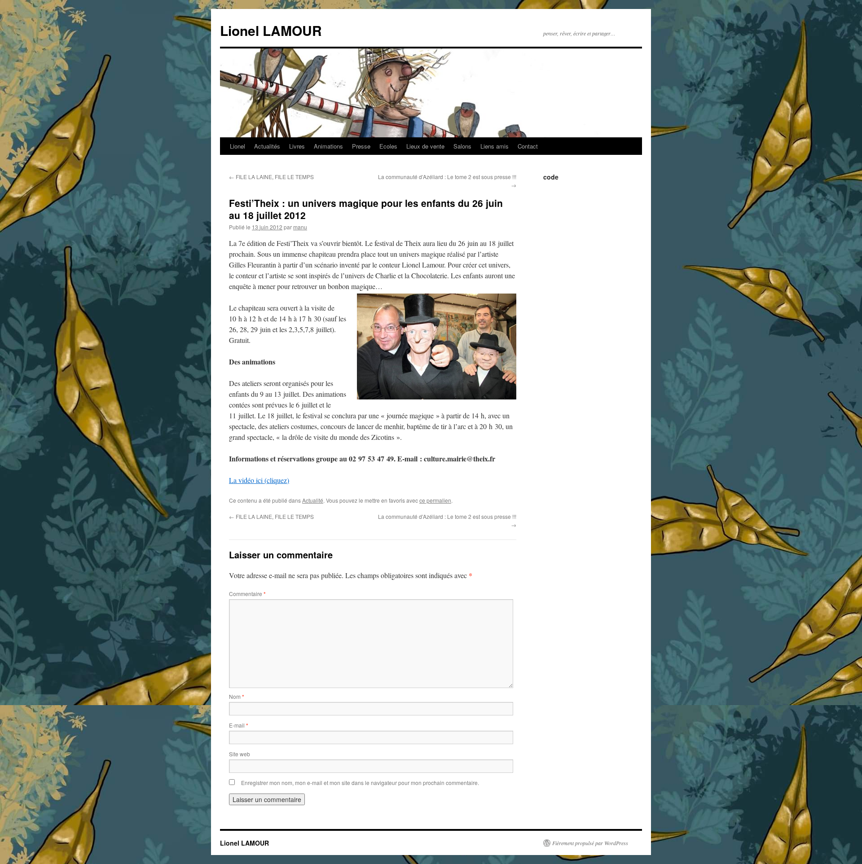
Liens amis (494, 146)
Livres (297, 146)
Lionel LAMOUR (271, 30)
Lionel (237, 146)
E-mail (238, 725)
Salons (462, 146)
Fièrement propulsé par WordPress (590, 842)
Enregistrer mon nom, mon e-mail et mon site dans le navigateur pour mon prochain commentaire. (360, 782)
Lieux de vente (425, 146)
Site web (239, 754)
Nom (236, 696)
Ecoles (388, 146)
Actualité (312, 500)
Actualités (267, 146)
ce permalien (435, 500)
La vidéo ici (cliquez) (259, 480)
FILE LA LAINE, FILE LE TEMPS (271, 176)
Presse (361, 146)
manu (300, 227)
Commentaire (247, 593)
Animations (328, 146)
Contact (528, 146)
